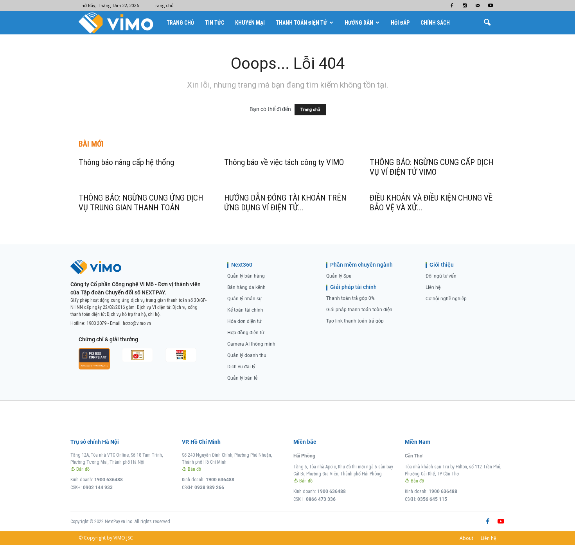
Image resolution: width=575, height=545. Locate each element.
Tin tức (214, 23)
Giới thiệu (441, 265)
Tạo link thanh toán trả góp (355, 321)
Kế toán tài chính (245, 310)
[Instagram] (465, 5)
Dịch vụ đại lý (241, 366)
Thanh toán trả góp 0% (350, 298)
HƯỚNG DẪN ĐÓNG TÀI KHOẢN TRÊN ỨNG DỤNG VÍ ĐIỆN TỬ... (285, 202)
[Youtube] (490, 5)
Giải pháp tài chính (353, 287)
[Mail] (477, 5)
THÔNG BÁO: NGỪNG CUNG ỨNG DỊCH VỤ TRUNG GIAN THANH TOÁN (141, 202)
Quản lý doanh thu (246, 355)
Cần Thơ (413, 456)
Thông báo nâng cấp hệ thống (126, 162)
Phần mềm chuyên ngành (361, 265)
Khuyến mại (250, 23)
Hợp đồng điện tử (245, 332)
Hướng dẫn (359, 23)
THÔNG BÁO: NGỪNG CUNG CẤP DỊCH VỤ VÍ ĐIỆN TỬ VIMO (431, 167)
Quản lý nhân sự (244, 298)
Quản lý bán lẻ (242, 378)
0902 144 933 (98, 487)
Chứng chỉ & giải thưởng (108, 339)
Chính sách (435, 23)
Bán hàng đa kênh (246, 287)
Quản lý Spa (339, 276)
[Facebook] (452, 5)
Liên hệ (433, 287)
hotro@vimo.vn (137, 323)
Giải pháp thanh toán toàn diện (359, 309)
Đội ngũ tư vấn (441, 276)
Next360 (241, 265)
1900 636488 (108, 479)
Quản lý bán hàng (246, 276)
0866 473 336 (321, 499)
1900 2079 (96, 323)
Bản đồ (82, 469)
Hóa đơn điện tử (244, 321)
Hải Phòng (304, 456)
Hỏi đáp (400, 23)
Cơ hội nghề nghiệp (446, 298)
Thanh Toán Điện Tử (301, 23)
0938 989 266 (209, 487)
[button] (487, 22)
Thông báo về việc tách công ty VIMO (284, 162)
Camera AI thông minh (251, 344)
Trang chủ (163, 5)
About (466, 538)
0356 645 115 (432, 499)
